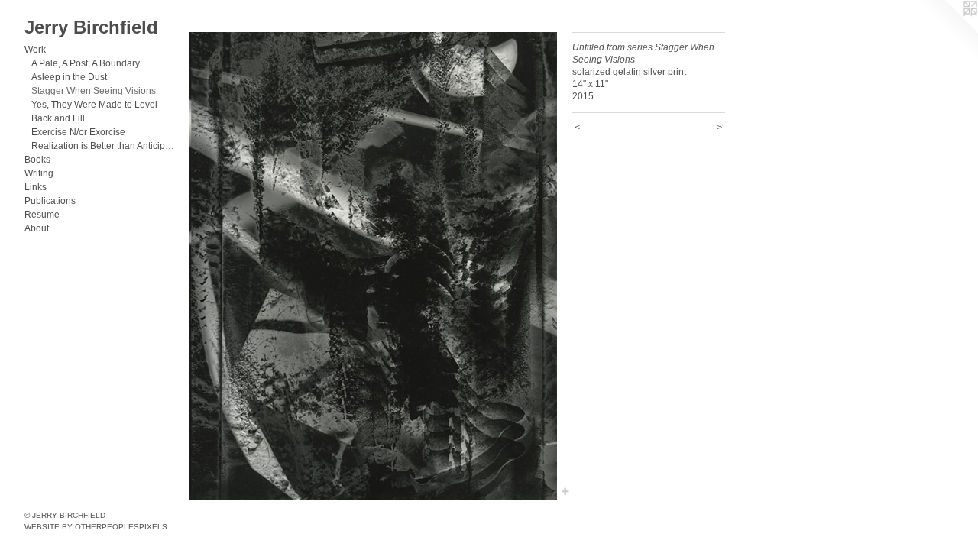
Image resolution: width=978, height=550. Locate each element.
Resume (42, 214)
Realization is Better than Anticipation (104, 146)
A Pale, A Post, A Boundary (85, 63)
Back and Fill (58, 118)
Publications (50, 201)
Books (37, 159)
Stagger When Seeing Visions (93, 91)
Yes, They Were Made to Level (94, 104)
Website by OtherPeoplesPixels (95, 526)
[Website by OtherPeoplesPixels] (947, 30)
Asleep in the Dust (69, 77)
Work (35, 49)
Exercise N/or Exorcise (78, 132)
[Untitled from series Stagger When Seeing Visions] (373, 266)
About (36, 228)
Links (35, 187)
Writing (38, 173)
